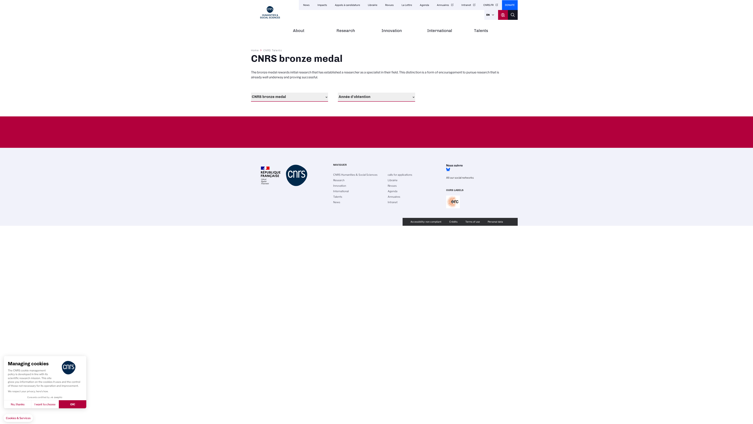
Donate (510, 5)
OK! (72, 404)
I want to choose (45, 404)
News (306, 5)
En (488, 14)
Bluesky (448, 170)
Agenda (424, 5)
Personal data (495, 221)
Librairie (372, 5)
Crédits (453, 221)
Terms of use (472, 221)
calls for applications (400, 174)
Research (345, 31)
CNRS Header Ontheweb (503, 15)
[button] (18, 418)
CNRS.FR (488, 5)
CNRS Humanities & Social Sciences (355, 174)
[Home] (270, 12)
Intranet (466, 5)
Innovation (392, 31)
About (298, 31)
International (439, 31)
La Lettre (407, 5)
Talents (481, 31)
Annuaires (443, 5)
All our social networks (460, 177)
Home (255, 50)
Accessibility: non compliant (425, 221)
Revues (389, 5)
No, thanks (18, 404)
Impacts (322, 5)
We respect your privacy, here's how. (28, 391)
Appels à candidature (347, 5)
